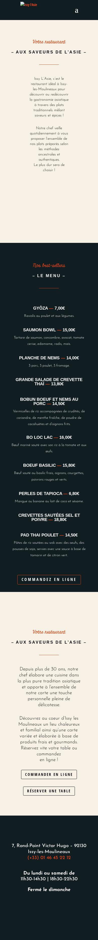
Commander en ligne (49, 774)
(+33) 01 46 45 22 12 (49, 858)
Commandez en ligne (49, 579)
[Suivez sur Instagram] (55, 906)
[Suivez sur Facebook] (43, 906)
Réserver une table (49, 790)
